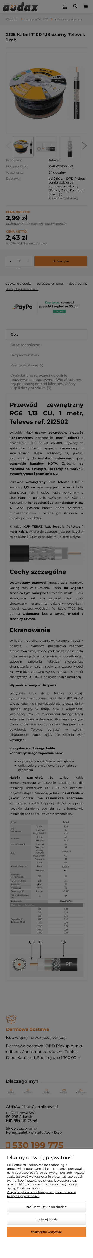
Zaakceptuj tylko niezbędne (46, 1206)
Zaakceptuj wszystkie (46, 1232)
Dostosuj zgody (47, 1219)
